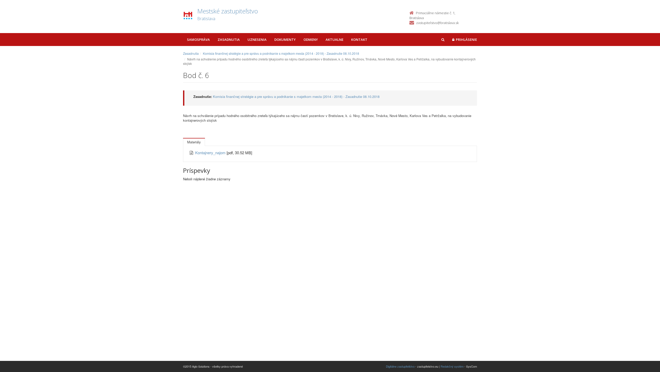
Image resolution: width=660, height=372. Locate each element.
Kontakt (359, 39)
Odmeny (310, 39)
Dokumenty (285, 39)
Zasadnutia (229, 39)
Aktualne (334, 39)
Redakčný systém (452, 366)
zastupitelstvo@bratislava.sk (437, 22)
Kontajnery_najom (211, 152)
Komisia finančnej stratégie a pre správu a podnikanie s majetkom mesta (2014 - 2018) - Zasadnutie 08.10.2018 (281, 53)
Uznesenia (257, 39)
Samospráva (198, 39)
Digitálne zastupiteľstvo (400, 366)
